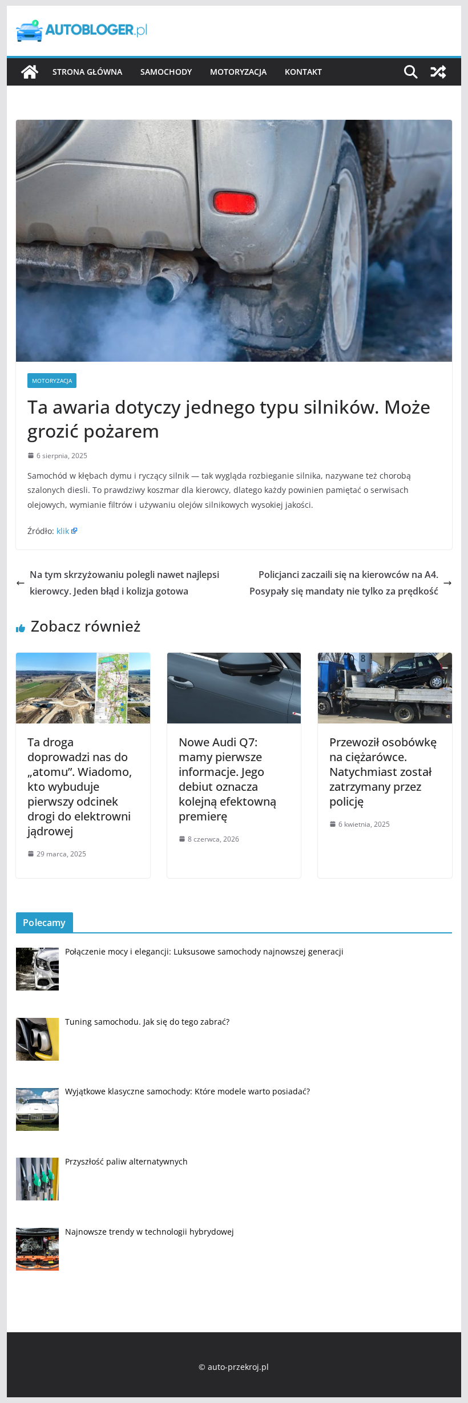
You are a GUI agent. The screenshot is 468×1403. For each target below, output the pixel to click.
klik (63, 530)
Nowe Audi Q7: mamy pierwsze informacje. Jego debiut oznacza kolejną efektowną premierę (227, 779)
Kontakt (303, 71)
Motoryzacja (238, 71)
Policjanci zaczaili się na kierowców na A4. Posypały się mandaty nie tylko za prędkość (343, 582)
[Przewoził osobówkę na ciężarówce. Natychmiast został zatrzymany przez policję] (384, 660)
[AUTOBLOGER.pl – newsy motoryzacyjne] (29, 72)
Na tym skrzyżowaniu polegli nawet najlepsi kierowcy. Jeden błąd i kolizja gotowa (124, 582)
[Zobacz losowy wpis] (438, 72)
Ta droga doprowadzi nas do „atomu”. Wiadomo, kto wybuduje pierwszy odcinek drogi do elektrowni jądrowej (79, 786)
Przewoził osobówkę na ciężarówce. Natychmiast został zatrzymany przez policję (383, 771)
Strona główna (87, 71)
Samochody (166, 71)
